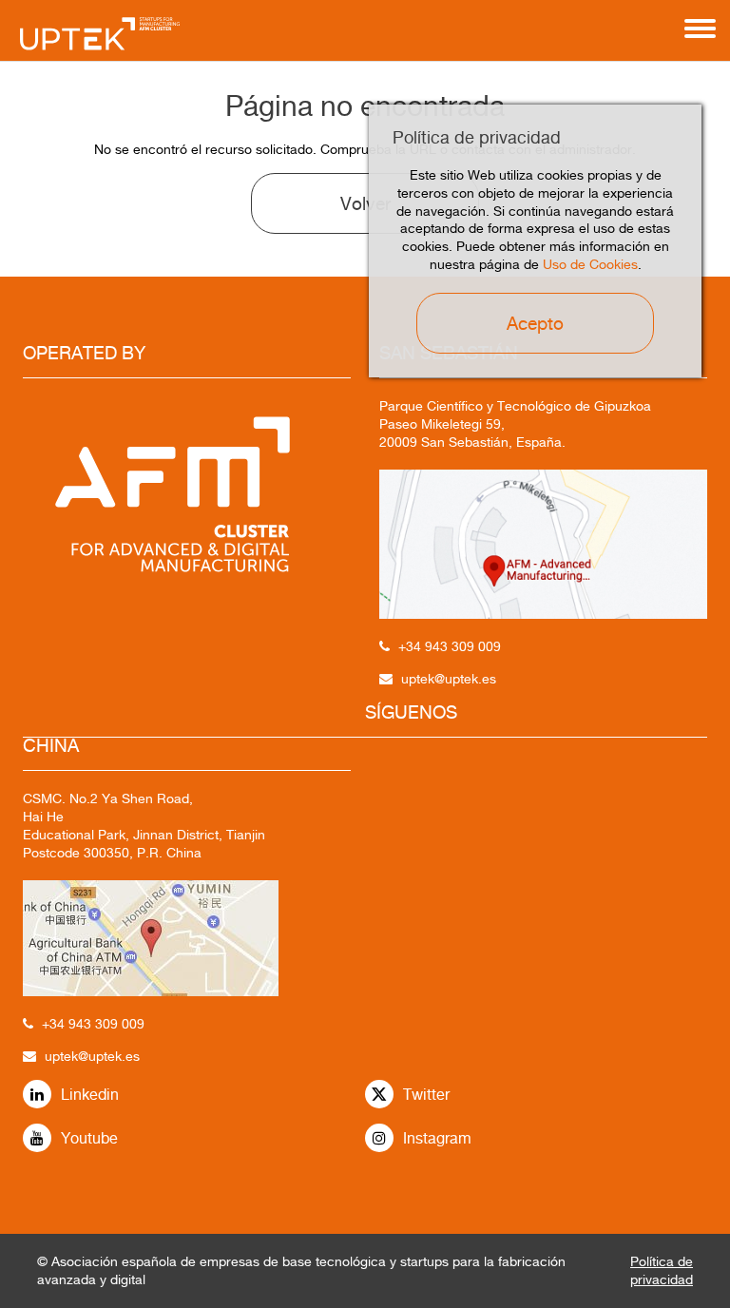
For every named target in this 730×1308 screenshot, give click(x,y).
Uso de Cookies (590, 264)
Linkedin (90, 1095)
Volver (365, 203)
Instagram (437, 1138)
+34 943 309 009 (93, 1023)
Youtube (89, 1138)
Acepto (535, 323)
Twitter (426, 1095)
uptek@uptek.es (92, 1056)
